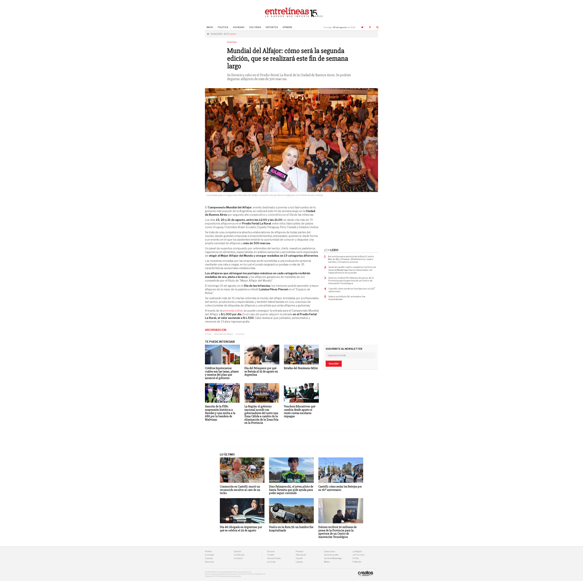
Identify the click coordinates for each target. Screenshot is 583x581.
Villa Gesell (301, 555)
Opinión (237, 551)
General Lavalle (331, 555)
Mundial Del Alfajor (224, 334)
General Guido (274, 558)
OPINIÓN (287, 27)
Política (208, 551)
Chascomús (329, 551)
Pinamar (299, 551)
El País (208, 334)
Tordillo (270, 555)
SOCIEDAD (238, 27)
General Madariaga (333, 558)
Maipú (327, 562)
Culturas (232, 34)
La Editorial (239, 555)
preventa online (233, 310)
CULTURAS (255, 27)
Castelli (299, 558)
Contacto (238, 558)
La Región (357, 551)
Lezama (299, 562)
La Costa (271, 562)
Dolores (271, 551)
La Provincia (358, 555)
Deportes (209, 562)
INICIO (209, 27)
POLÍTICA (223, 27)
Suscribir (334, 363)
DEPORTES (272, 27)
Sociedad (209, 555)
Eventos (240, 334)
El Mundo (357, 562)
